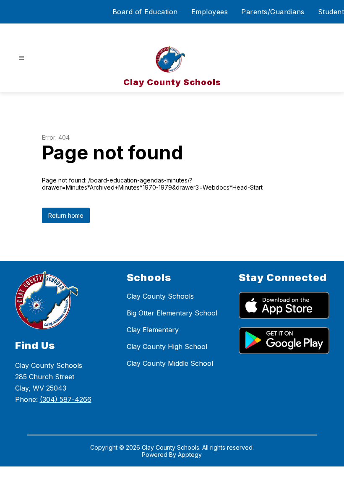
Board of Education (145, 12)
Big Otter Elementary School (172, 313)
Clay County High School (167, 346)
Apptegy (190, 454)
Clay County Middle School (170, 363)
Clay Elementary (153, 330)
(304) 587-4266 (65, 399)
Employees (209, 12)
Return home (65, 215)
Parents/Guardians (273, 12)
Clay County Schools (160, 296)
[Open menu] (21, 58)
